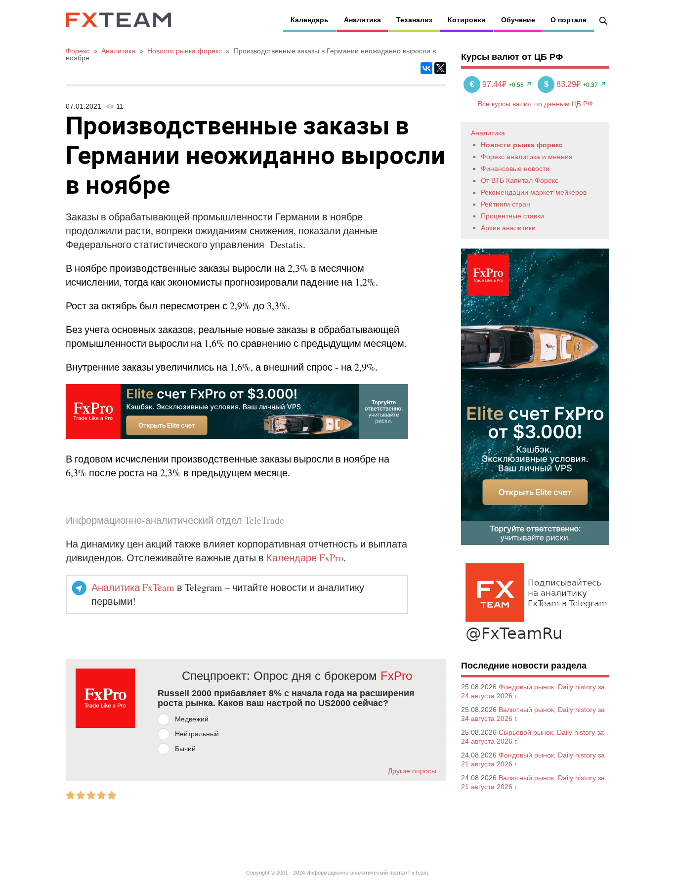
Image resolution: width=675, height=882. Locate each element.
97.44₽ (489, 84)
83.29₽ (563, 84)
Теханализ (414, 20)
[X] (440, 68)
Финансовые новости (515, 168)
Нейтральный (197, 734)
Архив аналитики (508, 228)
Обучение (518, 20)
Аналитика (362, 20)
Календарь (310, 20)
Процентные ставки (512, 216)
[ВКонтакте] (426, 68)
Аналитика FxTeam (132, 587)
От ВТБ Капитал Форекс (519, 180)
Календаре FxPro (304, 557)
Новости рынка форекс (522, 145)
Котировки (467, 20)
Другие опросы (412, 771)
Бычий (185, 749)
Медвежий (192, 719)
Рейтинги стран (505, 204)
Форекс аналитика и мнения (527, 157)
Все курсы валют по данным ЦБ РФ (535, 104)
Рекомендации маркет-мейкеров (534, 192)
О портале (568, 20)
